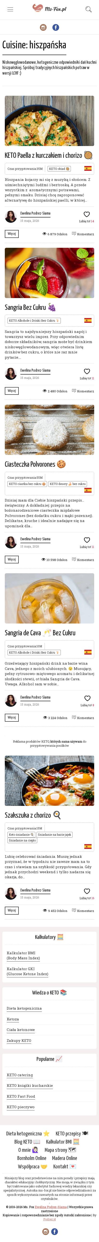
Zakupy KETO (19, 1040)
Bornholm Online (31, 1158)
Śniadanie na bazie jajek (54, 834)
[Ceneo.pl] (49, 734)
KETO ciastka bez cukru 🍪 (27, 484)
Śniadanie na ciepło (22, 840)
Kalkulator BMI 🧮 (63, 1142)
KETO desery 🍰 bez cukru (68, 484)
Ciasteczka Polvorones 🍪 (35, 464)
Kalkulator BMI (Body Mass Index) (23, 955)
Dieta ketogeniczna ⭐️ (28, 1134)
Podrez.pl (49, 1219)
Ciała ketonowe (21, 1029)
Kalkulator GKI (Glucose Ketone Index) (27, 971)
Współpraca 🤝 (33, 1167)
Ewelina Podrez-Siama (35, 213)
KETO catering (20, 1074)
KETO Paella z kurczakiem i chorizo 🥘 (49, 155)
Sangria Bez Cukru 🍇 (31, 307)
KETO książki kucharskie (30, 1085)
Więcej (12, 234)
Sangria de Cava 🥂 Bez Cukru (40, 633)
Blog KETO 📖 (27, 1142)
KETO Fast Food (21, 1096)
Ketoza (13, 1019)
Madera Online (64, 1158)
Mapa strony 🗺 (60, 1150)
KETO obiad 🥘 (59, 169)
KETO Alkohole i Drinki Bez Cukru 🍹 (34, 320)
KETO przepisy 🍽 (72, 1134)
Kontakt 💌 (64, 1167)
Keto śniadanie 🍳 (21, 834)
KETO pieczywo (21, 1106)
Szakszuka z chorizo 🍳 (33, 815)
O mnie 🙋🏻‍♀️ (28, 1150)
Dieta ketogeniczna (24, 1008)
